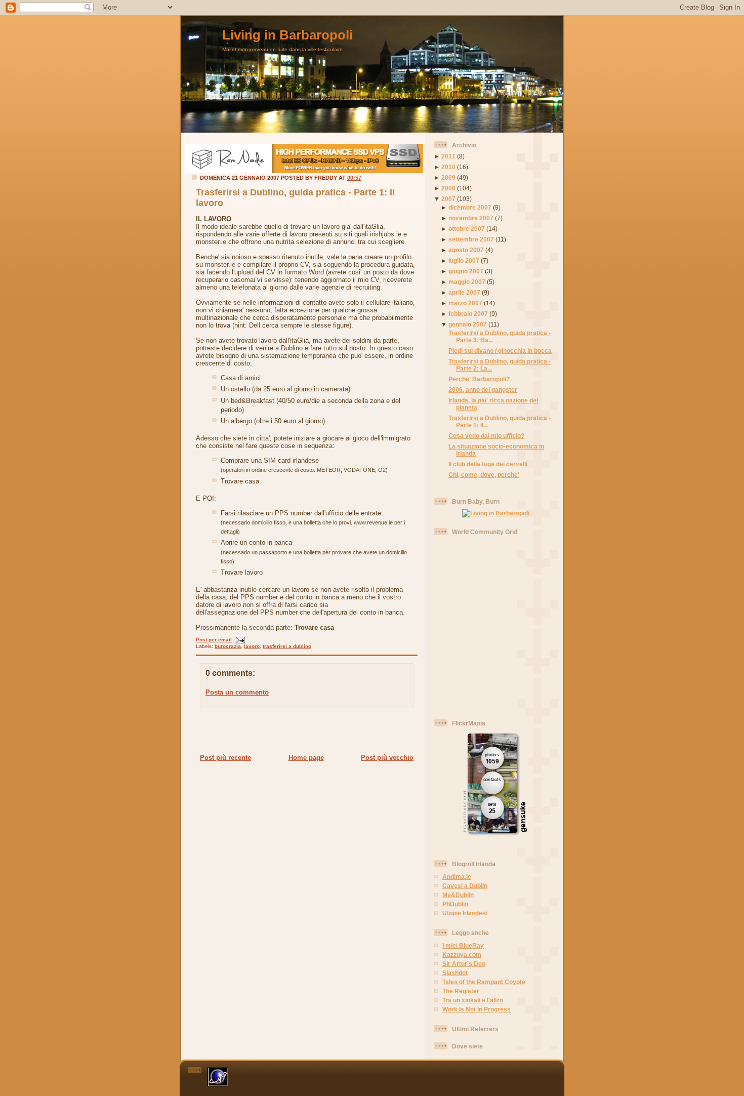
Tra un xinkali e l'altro (472, 1000)
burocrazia (228, 646)
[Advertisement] (303, 730)
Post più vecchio (387, 757)
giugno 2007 (465, 271)
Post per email (214, 639)
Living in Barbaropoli (287, 35)
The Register (460, 991)
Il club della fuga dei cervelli (487, 464)
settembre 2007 (471, 239)
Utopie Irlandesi (464, 913)
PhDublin (455, 904)
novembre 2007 (470, 218)
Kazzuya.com (461, 954)
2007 (448, 198)
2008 (448, 188)
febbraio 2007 (468, 313)
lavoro (252, 646)
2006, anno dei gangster (482, 389)
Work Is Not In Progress (476, 1009)
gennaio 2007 (467, 324)
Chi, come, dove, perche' (483, 474)
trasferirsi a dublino (287, 646)
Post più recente (225, 757)
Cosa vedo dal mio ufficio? (486, 435)
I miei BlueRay (463, 945)
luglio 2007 (463, 260)
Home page (306, 757)
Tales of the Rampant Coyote (483, 982)
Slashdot (455, 972)
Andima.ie (456, 876)
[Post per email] (239, 639)
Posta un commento (237, 692)
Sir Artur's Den (463, 963)
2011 (448, 156)
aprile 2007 (464, 292)
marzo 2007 (465, 303)
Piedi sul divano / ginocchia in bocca (500, 350)
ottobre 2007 (466, 228)
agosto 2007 (466, 250)
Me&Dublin (458, 894)
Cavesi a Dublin (464, 885)
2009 (448, 177)
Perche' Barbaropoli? (479, 379)
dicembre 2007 (469, 207)
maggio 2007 (466, 281)
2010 (448, 167)
